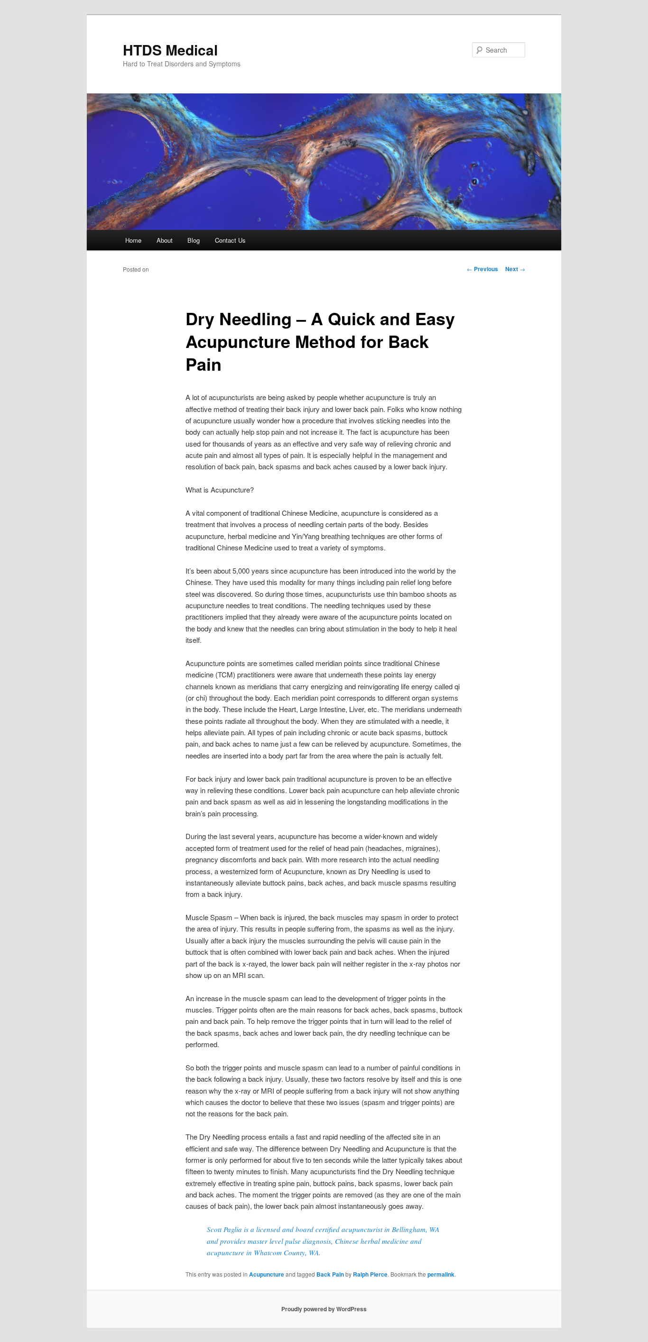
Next (515, 269)
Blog (193, 240)
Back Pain (330, 1274)
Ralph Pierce (370, 1274)
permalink (440, 1274)
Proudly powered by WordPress (324, 1309)
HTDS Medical (170, 49)
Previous (482, 269)
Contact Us (230, 240)
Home (133, 240)
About (165, 240)
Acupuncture (266, 1274)
